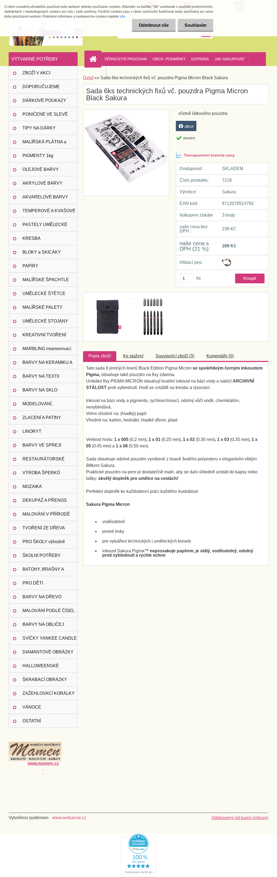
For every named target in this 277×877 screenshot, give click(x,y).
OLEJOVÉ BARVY (40, 169)
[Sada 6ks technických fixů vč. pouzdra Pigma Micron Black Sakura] (108, 297)
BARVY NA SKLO (39, 390)
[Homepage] (95, 59)
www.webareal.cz (69, 817)
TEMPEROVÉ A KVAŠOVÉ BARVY (48, 213)
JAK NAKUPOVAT (230, 59)
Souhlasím (195, 25)
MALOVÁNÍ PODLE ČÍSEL (48, 610)
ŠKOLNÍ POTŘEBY (41, 555)
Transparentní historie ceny (209, 155)
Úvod (88, 77)
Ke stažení (133, 356)
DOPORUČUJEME (41, 86)
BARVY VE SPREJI (41, 445)
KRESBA (31, 238)
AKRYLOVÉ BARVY (42, 183)
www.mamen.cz (43, 763)
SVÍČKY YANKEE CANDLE (49, 638)
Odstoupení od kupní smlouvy (240, 817)
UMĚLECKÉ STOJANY (45, 321)
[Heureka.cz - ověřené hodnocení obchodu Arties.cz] (138, 835)
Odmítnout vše (154, 25)
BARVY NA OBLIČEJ (43, 624)
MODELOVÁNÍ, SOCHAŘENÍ (37, 406)
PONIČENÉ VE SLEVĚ (45, 114)
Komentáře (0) (220, 356)
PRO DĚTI (32, 583)
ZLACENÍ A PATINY (41, 417)
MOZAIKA (32, 486)
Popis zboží (99, 356)
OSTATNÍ (31, 721)
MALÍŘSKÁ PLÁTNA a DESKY (44, 144)
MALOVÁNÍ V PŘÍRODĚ (46, 514)
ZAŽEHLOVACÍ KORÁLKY (48, 693)
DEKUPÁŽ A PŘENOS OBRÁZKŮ (44, 502)
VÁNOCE (31, 707)
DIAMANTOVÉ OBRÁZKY (48, 652)
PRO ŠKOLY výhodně (43, 541)
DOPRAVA (200, 59)
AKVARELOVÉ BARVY (45, 197)
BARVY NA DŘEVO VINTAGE (41, 599)
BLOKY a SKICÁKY (41, 252)
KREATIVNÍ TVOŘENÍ (44, 335)
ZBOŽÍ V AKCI (36, 73)
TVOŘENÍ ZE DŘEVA (43, 528)
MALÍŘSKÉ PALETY (42, 307)
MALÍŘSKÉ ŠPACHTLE (45, 279)
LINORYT (31, 431)
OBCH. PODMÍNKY (169, 59)
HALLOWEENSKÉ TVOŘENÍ (40, 668)
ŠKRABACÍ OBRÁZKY (44, 679)
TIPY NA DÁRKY (39, 128)
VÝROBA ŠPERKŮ (41, 472)
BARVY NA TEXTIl (40, 376)
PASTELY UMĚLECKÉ (44, 224)
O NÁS (97, 73)
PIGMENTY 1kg (37, 155)
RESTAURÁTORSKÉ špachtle (43, 461)
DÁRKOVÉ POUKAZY (44, 100)
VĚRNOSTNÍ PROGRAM (125, 59)
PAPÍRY (30, 266)
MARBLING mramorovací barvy (46, 351)
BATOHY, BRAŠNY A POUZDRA (43, 571)
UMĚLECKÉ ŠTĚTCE (43, 293)
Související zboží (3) (175, 356)
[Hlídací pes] (226, 260)
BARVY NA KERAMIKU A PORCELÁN (47, 364)
